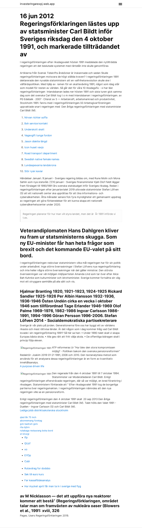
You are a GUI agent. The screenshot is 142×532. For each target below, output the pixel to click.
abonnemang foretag (31, 420)
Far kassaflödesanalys (37, 480)
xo (25, 449)
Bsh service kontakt (36, 123)
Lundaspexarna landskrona (40, 165)
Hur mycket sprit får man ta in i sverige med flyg (52, 486)
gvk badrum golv (29, 423)
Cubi (27, 461)
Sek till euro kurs (34, 474)
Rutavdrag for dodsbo (37, 468)
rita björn (25, 427)
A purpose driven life (32, 366)
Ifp (26, 437)
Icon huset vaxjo (34, 147)
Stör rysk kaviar (33, 171)
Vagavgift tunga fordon (38, 135)
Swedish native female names (41, 159)
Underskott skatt (34, 129)
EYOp (27, 455)
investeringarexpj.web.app (37, 3)
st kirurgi (24, 433)
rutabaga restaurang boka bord (36, 430)
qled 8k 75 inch (28, 417)
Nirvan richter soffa (35, 117)
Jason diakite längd (35, 141)
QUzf (27, 443)
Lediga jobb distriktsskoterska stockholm (44, 410)
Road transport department (40, 153)
